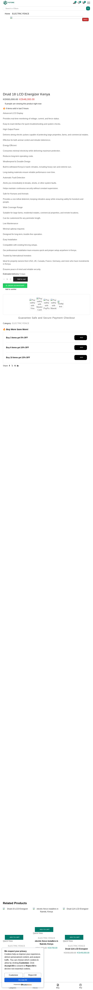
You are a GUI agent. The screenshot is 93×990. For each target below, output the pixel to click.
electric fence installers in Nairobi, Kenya (46, 942)
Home (7, 14)
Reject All (32, 975)
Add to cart (21, 279)
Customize (13, 975)
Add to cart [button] (14, 937)
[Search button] (88, 8)
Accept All (22, 980)
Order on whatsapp (16, 285)
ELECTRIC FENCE (20, 14)
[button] (15, 285)
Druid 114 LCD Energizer (76, 949)
